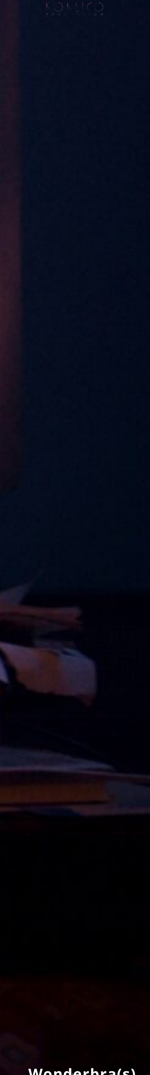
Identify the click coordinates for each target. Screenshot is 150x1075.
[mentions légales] (148, 5)
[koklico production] (75, 9)
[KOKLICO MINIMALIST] (2, 7)
